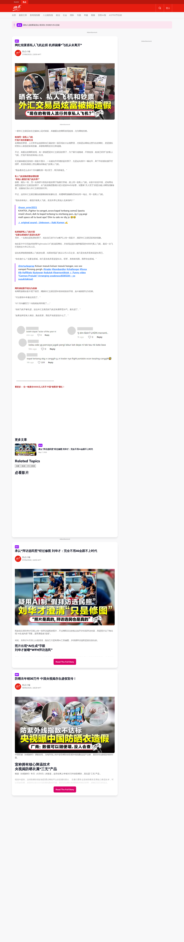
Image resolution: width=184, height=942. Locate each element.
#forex (83, 269)
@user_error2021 (27, 207)
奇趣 (86, 15)
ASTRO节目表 (115, 15)
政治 (58, 15)
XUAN (16, 2)
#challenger (73, 269)
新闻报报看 (35, 15)
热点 (24, 2)
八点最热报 (48, 15)
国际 (72, 15)
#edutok (48, 272)
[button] (14, 23)
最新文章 (23, 15)
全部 (14, 15)
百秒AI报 (102, 15)
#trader (47, 269)
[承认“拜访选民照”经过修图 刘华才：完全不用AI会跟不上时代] (25, 450)
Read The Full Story (65, 662)
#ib (20, 272)
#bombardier (59, 269)
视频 (93, 15)
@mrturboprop (26, 265)
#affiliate (27, 272)
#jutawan (38, 272)
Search (160, 8)
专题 (79, 15)
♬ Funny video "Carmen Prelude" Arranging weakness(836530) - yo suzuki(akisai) (52, 275)
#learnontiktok (61, 272)
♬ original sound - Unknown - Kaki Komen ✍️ (43, 222)
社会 (65, 15)
